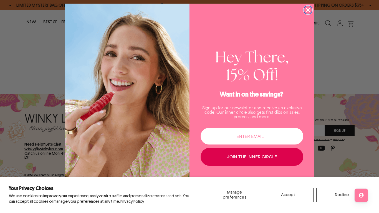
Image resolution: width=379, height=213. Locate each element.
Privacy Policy (132, 201)
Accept (288, 195)
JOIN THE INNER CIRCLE (252, 156)
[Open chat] (361, 195)
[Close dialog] (308, 10)
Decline (342, 195)
